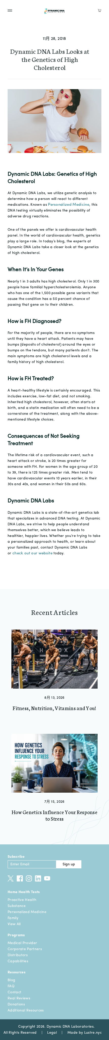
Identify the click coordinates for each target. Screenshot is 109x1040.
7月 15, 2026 (54, 801)
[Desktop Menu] (10, 10)
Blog (11, 980)
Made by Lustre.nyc (84, 1032)
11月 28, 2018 (54, 39)
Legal (52, 1032)
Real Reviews (19, 998)
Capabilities (18, 961)
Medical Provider (22, 943)
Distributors (18, 955)
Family (13, 918)
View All (14, 924)
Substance (17, 906)
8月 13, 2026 (54, 697)
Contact (14, 992)
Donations (16, 1004)
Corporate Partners (25, 949)
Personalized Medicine (27, 912)
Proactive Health (22, 900)
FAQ (11, 986)
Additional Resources (26, 1010)
